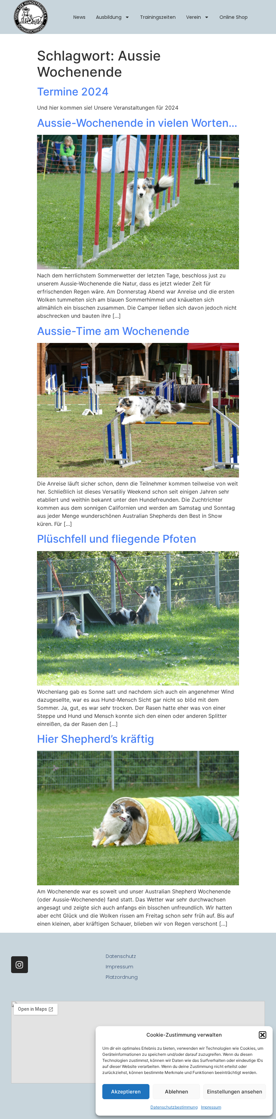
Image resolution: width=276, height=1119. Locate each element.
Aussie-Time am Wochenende (113, 331)
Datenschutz (121, 956)
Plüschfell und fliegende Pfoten (116, 538)
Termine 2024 (73, 91)
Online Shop (233, 17)
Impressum (211, 1107)
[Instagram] (19, 964)
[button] (262, 1035)
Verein (193, 17)
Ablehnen (176, 1091)
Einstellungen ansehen (234, 1091)
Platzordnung (122, 977)
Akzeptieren (126, 1091)
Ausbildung (109, 17)
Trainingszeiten (158, 17)
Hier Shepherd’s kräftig (95, 738)
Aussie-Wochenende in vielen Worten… (137, 122)
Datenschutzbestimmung (174, 1107)
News (79, 17)
